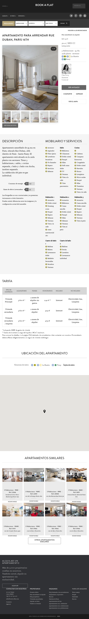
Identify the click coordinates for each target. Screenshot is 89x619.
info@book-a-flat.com (12, 599)
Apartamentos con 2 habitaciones (58, 606)
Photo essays (76, 592)
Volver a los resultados (77, 31)
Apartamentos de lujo (55, 601)
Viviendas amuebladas (36, 599)
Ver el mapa (73, 101)
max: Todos (49, 23)
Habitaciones (20, 23)
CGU (58, 616)
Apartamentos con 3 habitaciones (58, 608)
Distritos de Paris (54, 599)
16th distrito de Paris (16, 152)
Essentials (75, 597)
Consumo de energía (15, 183)
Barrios (51, 597)
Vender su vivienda (35, 604)
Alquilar (4, 16)
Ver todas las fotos (10, 125)
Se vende (12, 16)
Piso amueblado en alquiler (38, 595)
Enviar (62, 23)
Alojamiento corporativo (56, 595)
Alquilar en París (34, 601)
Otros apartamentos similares (45, 541)
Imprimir (79, 94)
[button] (54, 78)
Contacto (9, 602)
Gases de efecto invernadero (13, 189)
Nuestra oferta (34, 592)
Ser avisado (74, 87)
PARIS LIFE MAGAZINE (79, 589)
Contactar (21, 16)
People (74, 595)
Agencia (8, 604)
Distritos (32, 23)
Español (4, 6)
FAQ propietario (34, 597)
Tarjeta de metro (69, 365)
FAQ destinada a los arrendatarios (59, 592)
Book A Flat (45, 7)
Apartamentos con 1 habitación (58, 604)
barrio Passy (23, 153)
